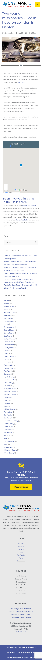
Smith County (8, 427)
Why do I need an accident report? (21, 611)
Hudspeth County (10, 388)
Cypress (7, 350)
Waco (6, 444)
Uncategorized (9, 441)
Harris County (9, 377)
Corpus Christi (9, 345)
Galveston (7, 374)
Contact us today (22, 220)
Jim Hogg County (10, 391)
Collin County (8, 342)
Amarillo (7, 304)
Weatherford (8, 447)
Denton (6, 359)
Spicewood (8, 430)
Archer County (9, 307)
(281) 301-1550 (21, 632)
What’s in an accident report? (21, 614)
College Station (9, 339)
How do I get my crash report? (21, 609)
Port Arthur (8, 412)
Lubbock (7, 403)
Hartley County (9, 380)
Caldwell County (9, 330)
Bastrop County (9, 312)
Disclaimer (21, 652)
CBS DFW (21, 82)
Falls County (8, 365)
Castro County (9, 333)
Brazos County (9, 327)
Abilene (6, 301)
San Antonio (8, 418)
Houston (7, 386)
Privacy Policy (11, 652)
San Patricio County (11, 421)
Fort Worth (8, 371)
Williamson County (10, 450)
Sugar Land (8, 432)
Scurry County (9, 424)
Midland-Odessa (10, 409)
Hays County (8, 383)
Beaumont (7, 315)
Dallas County (9, 356)
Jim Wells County (10, 394)
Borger (6, 324)
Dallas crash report (29, 205)
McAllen (7, 406)
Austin (6, 309)
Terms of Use (30, 652)
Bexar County (9, 321)
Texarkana (7, 435)
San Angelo (8, 415)
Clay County (8, 336)
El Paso (6, 362)
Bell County (8, 318)
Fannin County (9, 368)
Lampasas (7, 397)
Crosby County (9, 348)
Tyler (5, 438)
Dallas (6, 353)
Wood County (9, 453)
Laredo (6, 400)
